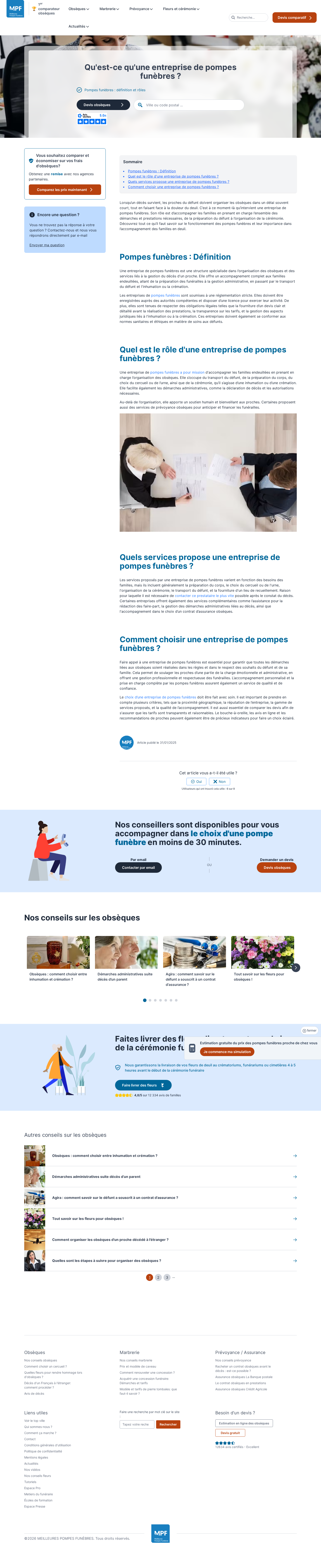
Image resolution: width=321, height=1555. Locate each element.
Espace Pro (32, 1488)
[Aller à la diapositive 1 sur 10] (144, 1000)
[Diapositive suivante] (296, 967)
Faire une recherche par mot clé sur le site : (149, 1414)
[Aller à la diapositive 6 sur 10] (171, 1000)
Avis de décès (34, 1393)
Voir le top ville (34, 1420)
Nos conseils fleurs (37, 1476)
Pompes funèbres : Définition (152, 171)
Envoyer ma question (46, 245)
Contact (30, 1439)
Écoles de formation (38, 1500)
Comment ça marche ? (40, 1433)
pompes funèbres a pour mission (177, 372)
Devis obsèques (97, 105)
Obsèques (77, 9)
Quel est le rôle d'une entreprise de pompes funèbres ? (173, 176)
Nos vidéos (32, 1469)
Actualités (77, 26)
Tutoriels (30, 1482)
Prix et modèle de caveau (138, 1366)
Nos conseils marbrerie (136, 1360)
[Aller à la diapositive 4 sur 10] (160, 1000)
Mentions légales (36, 1457)
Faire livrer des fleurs (147, 1085)
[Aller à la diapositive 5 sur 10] (165, 1000)
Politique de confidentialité (43, 1451)
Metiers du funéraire (38, 1494)
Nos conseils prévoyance (233, 1360)
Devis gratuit (230, 1433)
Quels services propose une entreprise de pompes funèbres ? (178, 181)
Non (222, 781)
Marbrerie (108, 9)
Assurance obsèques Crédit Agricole (241, 1389)
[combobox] (248, 17)
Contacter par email (142, 867)
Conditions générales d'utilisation (47, 1445)
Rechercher (170, 1424)
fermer (311, 1030)
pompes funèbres (165, 295)
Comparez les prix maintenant (62, 189)
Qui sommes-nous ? (38, 1427)
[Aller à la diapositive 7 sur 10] (176, 1000)
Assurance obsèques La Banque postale (244, 1377)
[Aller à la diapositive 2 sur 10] (150, 1000)
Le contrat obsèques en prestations (240, 1383)
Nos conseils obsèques (40, 1360)
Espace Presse (34, 1506)
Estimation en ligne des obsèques (246, 1423)
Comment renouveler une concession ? (147, 1372)
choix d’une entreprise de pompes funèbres (160, 697)
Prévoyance (139, 9)
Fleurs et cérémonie (180, 9)
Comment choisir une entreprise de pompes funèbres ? (173, 187)
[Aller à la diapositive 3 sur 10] (155, 1000)
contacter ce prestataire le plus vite (204, 595)
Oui (199, 781)
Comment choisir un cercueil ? (45, 1366)
